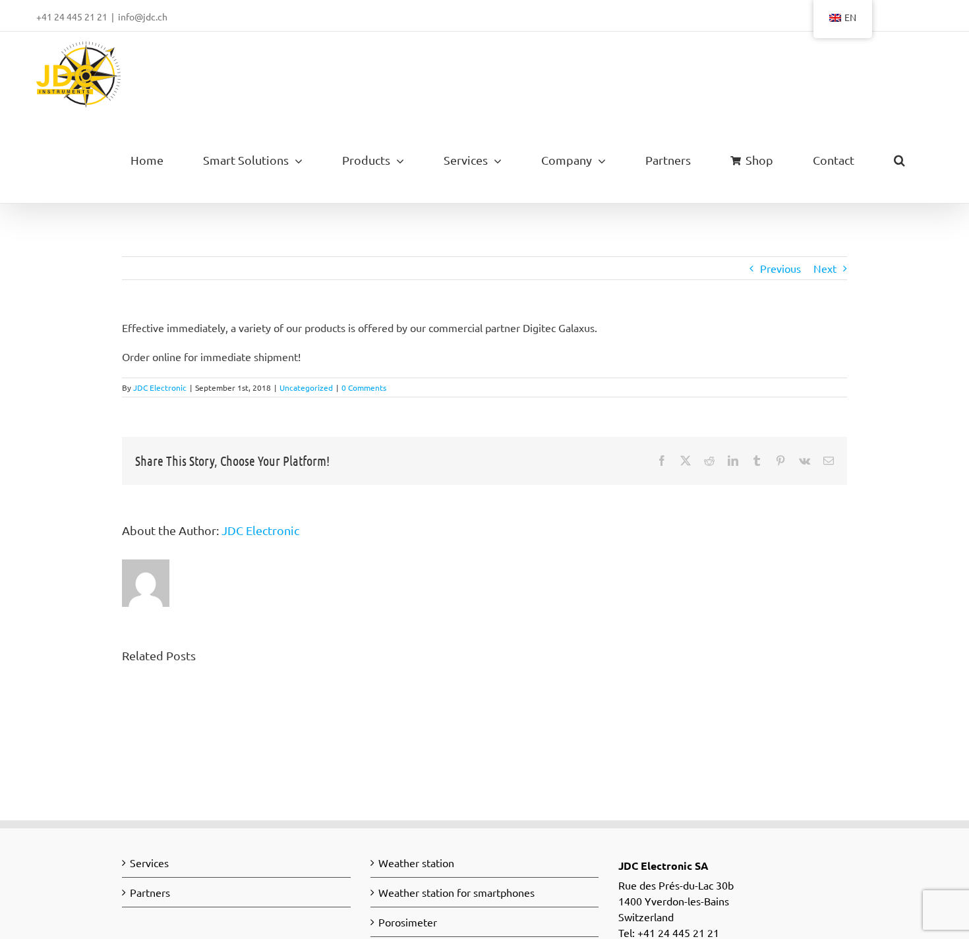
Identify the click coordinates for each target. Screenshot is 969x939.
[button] (899, 160)
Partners (150, 892)
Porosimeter (407, 921)
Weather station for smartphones (456, 892)
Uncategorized (306, 387)
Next (825, 268)
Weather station (416, 862)
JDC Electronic (160, 387)
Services (149, 862)
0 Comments (363, 387)
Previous (780, 268)
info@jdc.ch (142, 16)
